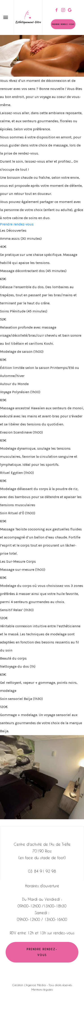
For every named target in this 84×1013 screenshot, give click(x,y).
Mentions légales (42, 989)
